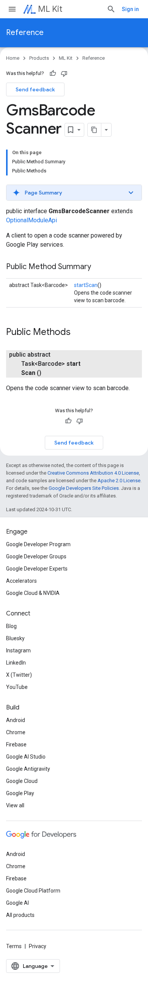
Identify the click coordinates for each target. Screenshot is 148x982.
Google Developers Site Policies (84, 488)
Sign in (130, 9)
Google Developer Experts (37, 569)
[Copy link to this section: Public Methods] (78, 332)
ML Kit (50, 9)
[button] (74, 192)
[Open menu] (12, 9)
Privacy (37, 946)
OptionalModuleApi (31, 220)
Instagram (18, 650)
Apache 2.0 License (119, 480)
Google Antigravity (28, 769)
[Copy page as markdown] (94, 129)
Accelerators (21, 581)
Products (39, 58)
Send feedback (35, 89)
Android (15, 720)
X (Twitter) (19, 675)
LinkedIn (16, 663)
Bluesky (15, 638)
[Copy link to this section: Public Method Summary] (98, 267)
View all (15, 805)
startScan (86, 285)
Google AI (17, 903)
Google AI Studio (26, 757)
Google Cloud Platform (33, 891)
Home (12, 58)
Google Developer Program (38, 544)
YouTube (17, 687)
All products (20, 915)
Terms (14, 946)
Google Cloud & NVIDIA (33, 593)
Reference (25, 32)
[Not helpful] (64, 73)
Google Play (20, 793)
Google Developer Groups (36, 556)
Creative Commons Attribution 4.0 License (93, 473)
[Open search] (111, 9)
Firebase (16, 744)
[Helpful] (52, 73)
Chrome (15, 732)
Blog (11, 626)
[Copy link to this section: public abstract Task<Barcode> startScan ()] (49, 373)
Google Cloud (22, 781)
